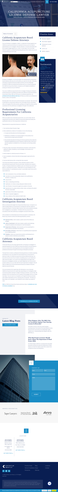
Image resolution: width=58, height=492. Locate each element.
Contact (42, 1)
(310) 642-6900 (8, 450)
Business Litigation (46, 38)
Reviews (34, 1)
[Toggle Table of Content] (14, 34)
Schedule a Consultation (29, 301)
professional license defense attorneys (11, 95)
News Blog (29, 1)
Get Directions (8, 453)
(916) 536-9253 (20, 446)
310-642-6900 (53, 1)
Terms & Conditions (30, 468)
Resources (38, 1)
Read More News (10, 324)
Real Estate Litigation (46, 41)
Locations (47, 465)
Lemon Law (44, 48)
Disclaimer (27, 470)
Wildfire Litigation (46, 51)
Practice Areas (24, 1)
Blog (36, 465)
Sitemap (37, 470)
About (19, 1)
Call (3, 284)
